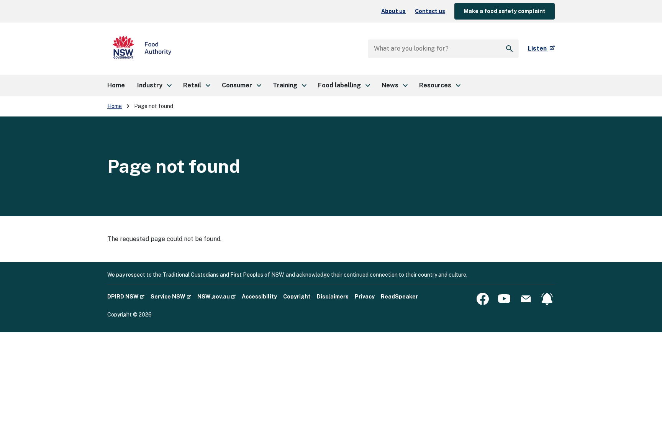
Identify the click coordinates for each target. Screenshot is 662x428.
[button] (154, 85)
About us (393, 11)
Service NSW (171, 296)
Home (114, 106)
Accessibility (259, 297)
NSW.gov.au (216, 296)
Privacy (365, 297)
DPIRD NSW (125, 296)
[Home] (142, 48)
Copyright (297, 297)
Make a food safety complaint (505, 11)
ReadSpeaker (399, 297)
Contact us (430, 11)
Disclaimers (333, 297)
